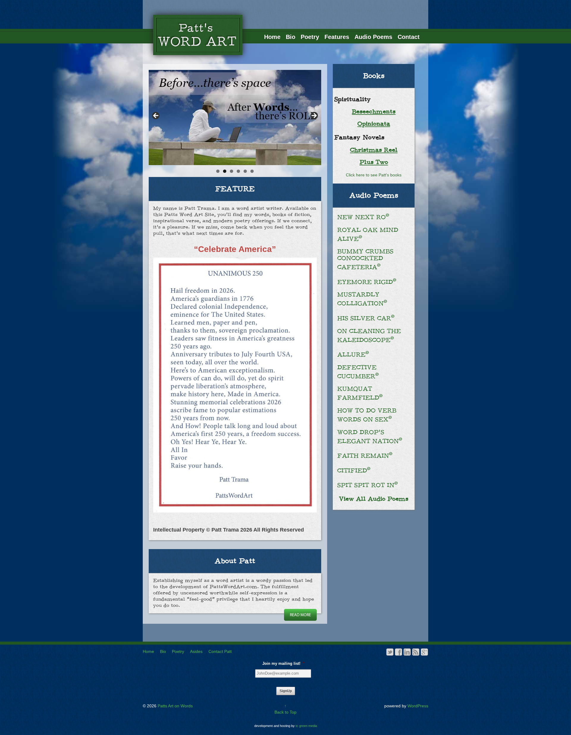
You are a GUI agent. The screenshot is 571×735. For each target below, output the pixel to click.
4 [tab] (238, 171)
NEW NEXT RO (363, 217)
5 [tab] (245, 171)
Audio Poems (373, 37)
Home (272, 37)
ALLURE (353, 354)
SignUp (286, 691)
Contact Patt (220, 651)
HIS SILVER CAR (366, 318)
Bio (290, 37)
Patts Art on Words (174, 705)
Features (336, 37)
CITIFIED (354, 470)
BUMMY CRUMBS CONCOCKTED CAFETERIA (365, 259)
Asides (196, 651)
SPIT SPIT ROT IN (367, 485)
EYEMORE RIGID (366, 282)
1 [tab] (217, 171)
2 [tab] (224, 171)
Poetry (310, 37)
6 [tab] (252, 171)
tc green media (306, 726)
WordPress (417, 705)
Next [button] (313, 116)
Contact (409, 37)
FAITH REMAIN (365, 456)
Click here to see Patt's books (373, 175)
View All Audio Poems (373, 499)
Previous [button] (156, 116)
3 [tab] (231, 171)
